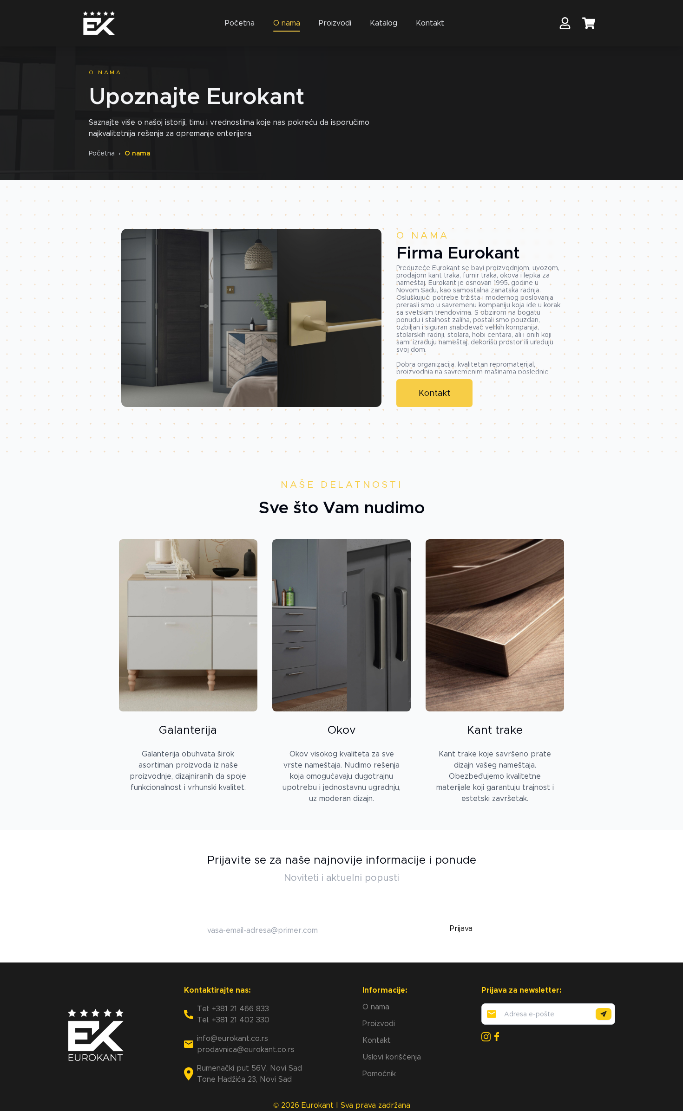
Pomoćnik (379, 1073)
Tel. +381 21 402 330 (233, 1019)
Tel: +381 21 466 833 (233, 1008)
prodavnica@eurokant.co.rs (246, 1049)
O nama (286, 23)
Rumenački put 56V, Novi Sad (249, 1068)
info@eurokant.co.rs (232, 1038)
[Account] (565, 23)
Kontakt (430, 23)
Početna (240, 23)
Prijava (461, 928)
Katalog (383, 23)
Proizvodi (335, 23)
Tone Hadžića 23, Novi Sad (244, 1079)
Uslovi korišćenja (391, 1057)
